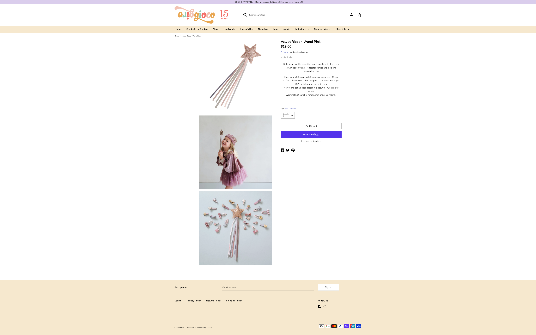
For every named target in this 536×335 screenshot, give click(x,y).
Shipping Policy (234, 300)
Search (177, 300)
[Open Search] (245, 15)
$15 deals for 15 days (197, 29)
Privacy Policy (194, 300)
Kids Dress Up (290, 108)
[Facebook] (320, 307)
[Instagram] (325, 307)
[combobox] (288, 115)
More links (341, 29)
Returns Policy (213, 300)
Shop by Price (321, 29)
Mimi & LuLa (287, 57)
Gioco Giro (192, 327)
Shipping (284, 52)
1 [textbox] (283, 116)
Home (178, 29)
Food (275, 29)
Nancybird (263, 29)
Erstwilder (230, 29)
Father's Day (246, 29)
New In (216, 29)
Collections (301, 29)
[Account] (351, 13)
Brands (286, 29)
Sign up (328, 287)
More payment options (311, 141)
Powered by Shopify (204, 327)
